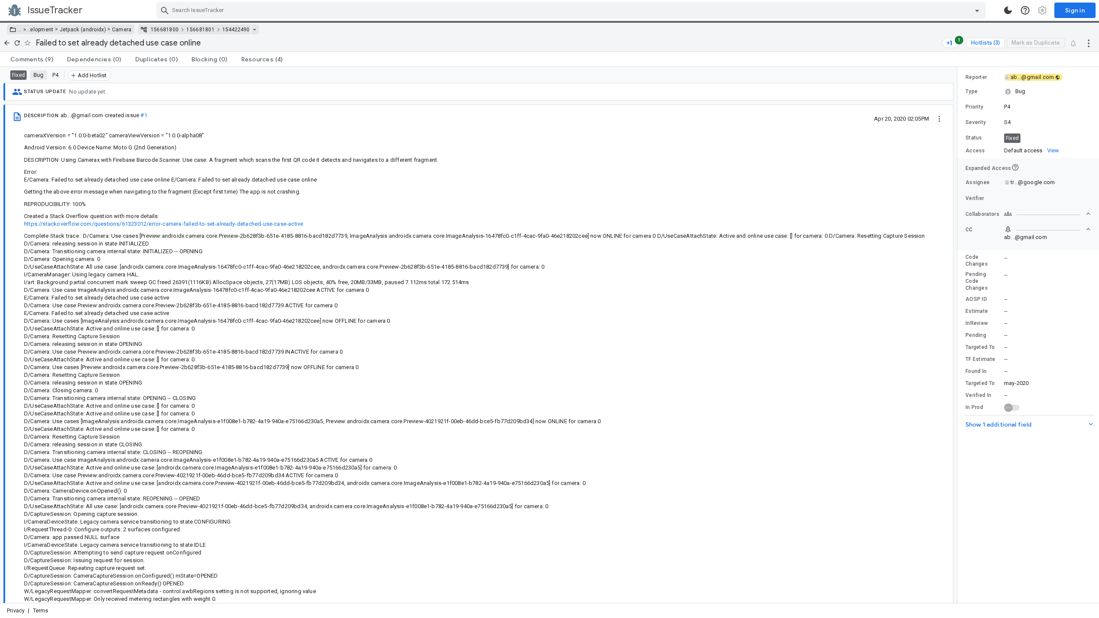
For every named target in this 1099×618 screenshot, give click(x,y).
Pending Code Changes (976, 281)
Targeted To (980, 347)
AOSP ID (976, 299)
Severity (975, 122)
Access (975, 151)
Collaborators (982, 214)
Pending (975, 335)
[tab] (31, 59)
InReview (976, 323)
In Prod (974, 407)
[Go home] (7, 43)
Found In (976, 371)
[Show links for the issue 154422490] (254, 29)
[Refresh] (17, 43)
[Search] (165, 10)
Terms (41, 610)
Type (971, 91)
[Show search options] (977, 10)
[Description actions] (939, 118)
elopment (41, 30)
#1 (143, 115)
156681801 (200, 30)
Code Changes (976, 260)
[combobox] (572, 10)
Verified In (978, 395)
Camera (122, 30)
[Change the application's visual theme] (1008, 10)
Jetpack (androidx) (83, 30)
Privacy (15, 610)
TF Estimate (980, 359)
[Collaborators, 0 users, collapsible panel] (1047, 214)
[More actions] (1089, 43)
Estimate (976, 311)
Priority (974, 107)
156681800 (165, 30)
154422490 (235, 30)
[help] (1025, 10)
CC (969, 230)
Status (973, 138)
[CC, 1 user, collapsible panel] (1047, 229)
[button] (24, 30)
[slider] (958, 335)
